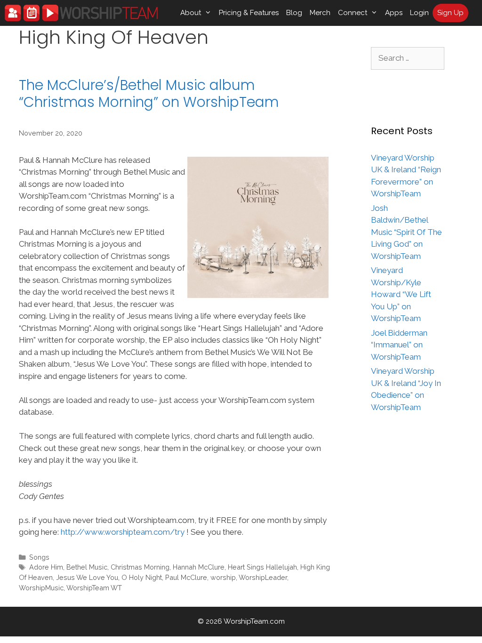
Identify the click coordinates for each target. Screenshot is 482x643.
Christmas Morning (140, 567)
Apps (393, 12)
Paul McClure (186, 577)
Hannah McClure (199, 567)
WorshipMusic (41, 588)
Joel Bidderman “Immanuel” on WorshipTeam (399, 345)
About (190, 12)
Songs (39, 557)
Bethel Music (86, 567)
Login (419, 12)
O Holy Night (141, 577)
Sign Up (450, 12)
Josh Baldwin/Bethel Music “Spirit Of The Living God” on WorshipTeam (406, 232)
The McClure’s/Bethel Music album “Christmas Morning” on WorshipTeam (149, 93)
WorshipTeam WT (94, 588)
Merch (320, 12)
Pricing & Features (249, 12)
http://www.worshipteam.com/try (123, 532)
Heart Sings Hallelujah (262, 567)
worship (223, 577)
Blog (294, 12)
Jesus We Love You (87, 577)
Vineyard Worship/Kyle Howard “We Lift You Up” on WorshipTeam (401, 294)
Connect (352, 12)
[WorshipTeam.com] (81, 13)
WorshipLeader (263, 577)
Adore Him (46, 567)
